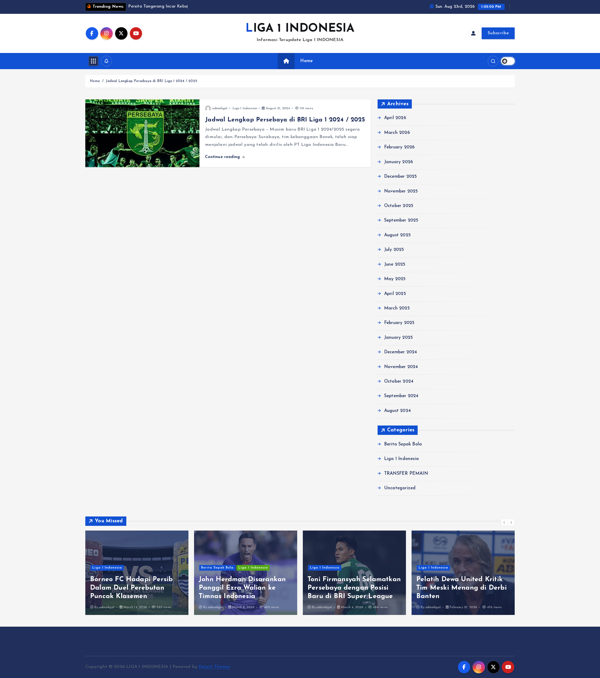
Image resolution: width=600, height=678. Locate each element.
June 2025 (394, 264)
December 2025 (400, 176)
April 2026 (395, 118)
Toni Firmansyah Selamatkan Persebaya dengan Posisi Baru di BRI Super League (354, 588)
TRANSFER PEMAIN (406, 473)
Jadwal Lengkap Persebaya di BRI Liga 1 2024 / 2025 (151, 81)
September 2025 (401, 220)
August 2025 (397, 235)
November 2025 (401, 191)
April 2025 (395, 294)
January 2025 (398, 337)
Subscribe (498, 33)
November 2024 (401, 367)
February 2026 (399, 147)
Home (306, 61)
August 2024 (397, 411)
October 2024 (398, 381)
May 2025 (395, 279)
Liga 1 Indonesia (244, 108)
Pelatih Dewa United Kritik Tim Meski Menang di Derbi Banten (461, 588)
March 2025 (397, 308)
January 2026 (398, 162)
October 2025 (398, 206)
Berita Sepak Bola (403, 444)
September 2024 (401, 396)
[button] (504, 522)
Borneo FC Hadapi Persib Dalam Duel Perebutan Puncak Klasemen (131, 588)
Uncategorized (400, 488)
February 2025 (399, 323)
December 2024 (400, 352)
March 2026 (397, 133)
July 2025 (394, 250)
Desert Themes (214, 667)
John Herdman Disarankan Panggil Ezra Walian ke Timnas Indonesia (242, 588)
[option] (136, 573)
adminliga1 (220, 108)
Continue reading (223, 157)
